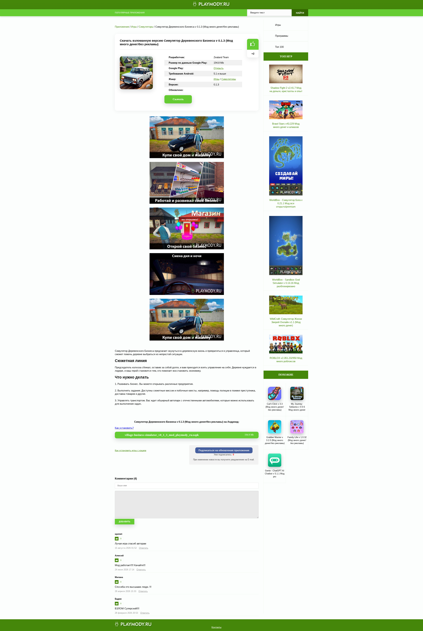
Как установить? (124, 427)
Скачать (178, 99)
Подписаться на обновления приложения (223, 450)
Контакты (216, 627)
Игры (216, 79)
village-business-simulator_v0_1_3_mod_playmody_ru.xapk (189, 435)
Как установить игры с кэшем (130, 450)
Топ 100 (279, 46)
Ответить (143, 548)
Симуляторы (228, 79)
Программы (281, 35)
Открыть (219, 68)
